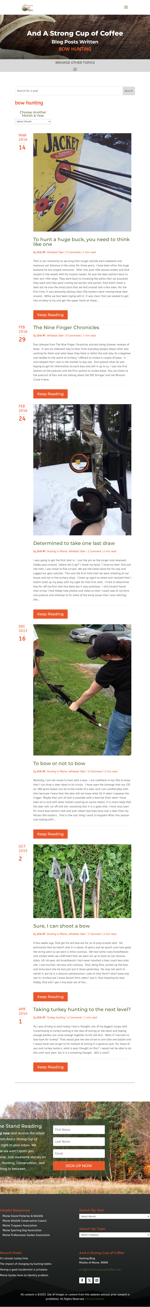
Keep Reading (50, 315)
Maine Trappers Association (20, 1225)
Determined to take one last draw (74, 543)
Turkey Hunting (56, 1017)
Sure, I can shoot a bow (61, 926)
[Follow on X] (89, 1280)
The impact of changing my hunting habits (25, 1264)
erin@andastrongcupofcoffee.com (100, 1269)
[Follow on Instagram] (97, 1280)
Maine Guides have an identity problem (24, 1275)
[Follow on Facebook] (82, 1280)
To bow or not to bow (59, 763)
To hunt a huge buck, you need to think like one (81, 241)
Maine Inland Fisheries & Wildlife (23, 1216)
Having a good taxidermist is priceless (23, 1269)
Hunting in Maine (57, 551)
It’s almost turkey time (14, 1258)
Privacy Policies (94, 1299)
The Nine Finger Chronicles (66, 327)
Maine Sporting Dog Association (22, 1230)
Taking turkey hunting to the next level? (82, 1009)
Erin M (41, 252)
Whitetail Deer (55, 252)
